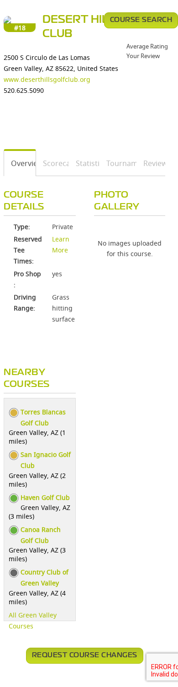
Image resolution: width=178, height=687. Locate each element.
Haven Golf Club (45, 497)
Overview (20, 163)
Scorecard (53, 163)
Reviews (151, 163)
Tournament (118, 163)
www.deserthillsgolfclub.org (47, 79)
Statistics (84, 163)
